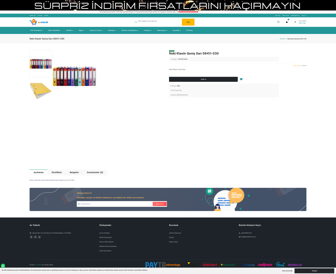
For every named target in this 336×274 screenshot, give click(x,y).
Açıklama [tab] (39, 172)
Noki (178, 86)
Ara (188, 22)
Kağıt (81, 30)
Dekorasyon (161, 30)
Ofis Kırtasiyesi (35, 30)
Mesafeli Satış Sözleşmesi (108, 246)
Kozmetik (176, 30)
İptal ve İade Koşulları (106, 242)
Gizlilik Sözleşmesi (105, 237)
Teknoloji (111, 30)
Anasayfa (282, 38)
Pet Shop (189, 30)
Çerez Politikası (104, 233)
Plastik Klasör (183, 59)
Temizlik (69, 30)
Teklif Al (203, 79)
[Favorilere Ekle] (241, 79)
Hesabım (40, 15)
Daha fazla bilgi (287, 271)
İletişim (46, 15)
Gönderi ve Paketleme (129, 30)
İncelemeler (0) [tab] (95, 172)
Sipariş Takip (285, 15)
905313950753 (295, 15)
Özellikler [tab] (57, 172)
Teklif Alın (277, 15)
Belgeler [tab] (74, 172)
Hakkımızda (33, 15)
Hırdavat (147, 30)
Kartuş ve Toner (95, 30)
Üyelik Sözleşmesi (105, 251)
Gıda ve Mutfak (53, 30)
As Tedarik (38, 265)
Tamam (314, 271)
